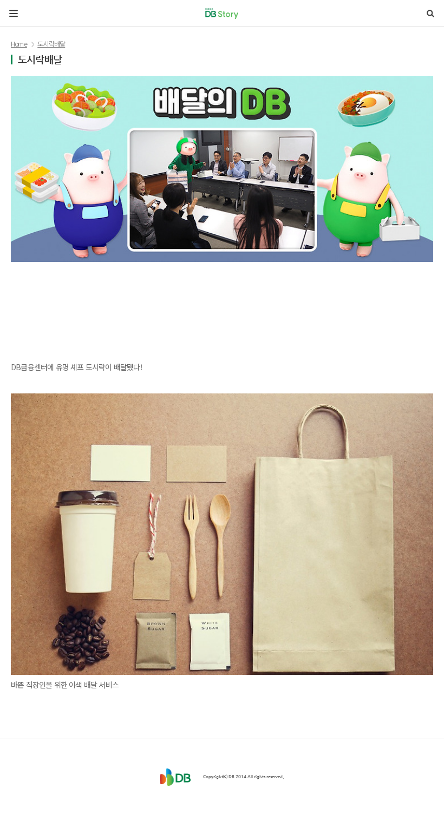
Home (19, 44)
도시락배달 (51, 44)
